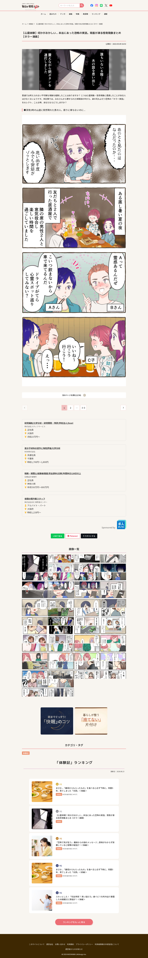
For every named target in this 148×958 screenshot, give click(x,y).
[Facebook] (91, 5)
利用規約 (70, 944)
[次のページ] (123, 407)
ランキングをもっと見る (74, 922)
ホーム (24, 24)
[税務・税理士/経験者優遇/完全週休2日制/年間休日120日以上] (74, 480)
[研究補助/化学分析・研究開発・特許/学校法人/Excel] (74, 430)
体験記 (31, 24)
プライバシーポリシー (84, 944)
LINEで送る (57, 536)
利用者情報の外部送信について (107, 944)
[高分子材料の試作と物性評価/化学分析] (74, 455)
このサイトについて (37, 944)
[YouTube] (111, 5)
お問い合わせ (60, 944)
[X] (106, 5)
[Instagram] (96, 5)
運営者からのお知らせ (74, 949)
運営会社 (49, 944)
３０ (83, 407)
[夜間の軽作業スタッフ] (74, 505)
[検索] (82, 5)
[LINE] (101, 5)
